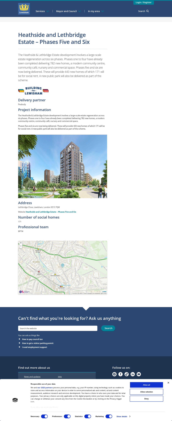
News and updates (32, 376)
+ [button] (21, 243)
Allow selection (146, 392)
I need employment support (34, 347)
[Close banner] (168, 383)
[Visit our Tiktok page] (126, 374)
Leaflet (104, 291)
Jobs (60, 376)
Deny (146, 399)
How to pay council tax (32, 339)
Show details (122, 416)
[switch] (67, 416)
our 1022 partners (45, 388)
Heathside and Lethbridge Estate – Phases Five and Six (51, 212)
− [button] (21, 246)
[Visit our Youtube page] (139, 374)
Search (141, 11)
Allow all (146, 385)
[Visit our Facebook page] (120, 374)
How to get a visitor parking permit (37, 343)
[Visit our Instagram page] (114, 374)
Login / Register (144, 2)
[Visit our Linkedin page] (133, 374)
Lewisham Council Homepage (24, 9)
